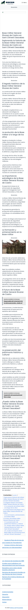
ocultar (15, 495)
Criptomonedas (7, 592)
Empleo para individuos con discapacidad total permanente (13, 564)
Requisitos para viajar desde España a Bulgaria (12, 569)
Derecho (5, 594)
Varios (4, 602)
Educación (5, 597)
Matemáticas (6, 599)
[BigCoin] (7, 2)
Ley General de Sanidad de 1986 (13, 561)
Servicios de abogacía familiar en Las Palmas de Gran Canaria (13, 573)
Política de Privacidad (16, 608)
